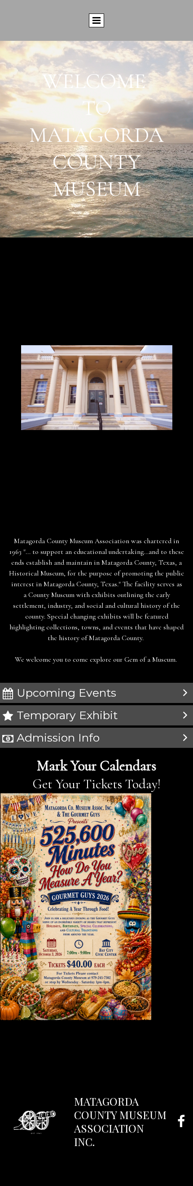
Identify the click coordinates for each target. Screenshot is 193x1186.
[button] (96, 693)
